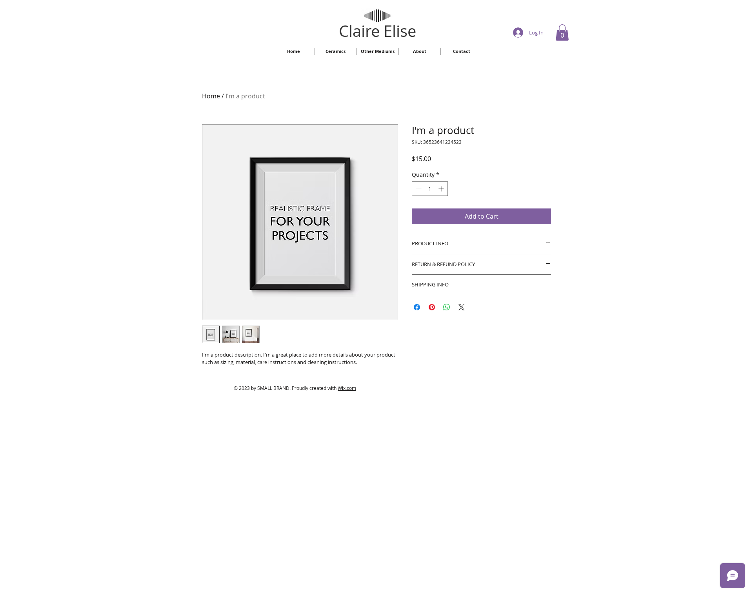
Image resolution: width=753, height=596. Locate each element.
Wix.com (347, 388)
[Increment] (442, 189)
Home (211, 96)
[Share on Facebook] (417, 307)
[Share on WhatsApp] (446, 307)
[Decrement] (418, 189)
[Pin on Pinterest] (432, 307)
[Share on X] (461, 307)
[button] (562, 32)
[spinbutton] (430, 189)
